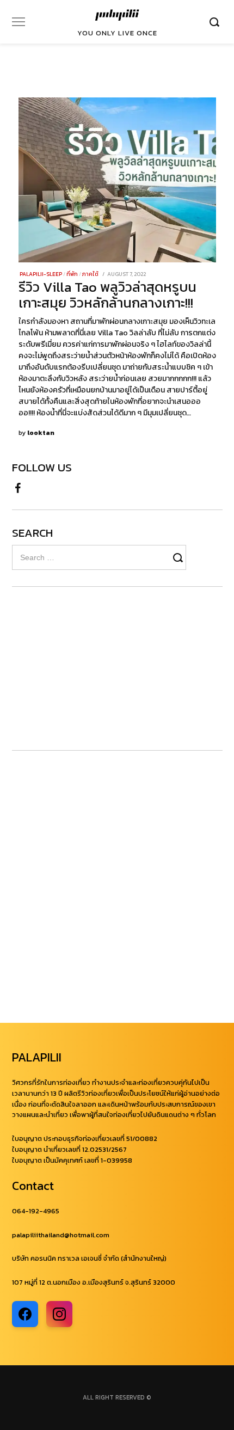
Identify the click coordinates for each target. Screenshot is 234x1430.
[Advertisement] (77, 668)
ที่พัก (72, 274)
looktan (40, 433)
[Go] (216, 21)
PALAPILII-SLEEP (41, 274)
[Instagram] (59, 1314)
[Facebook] (17, 486)
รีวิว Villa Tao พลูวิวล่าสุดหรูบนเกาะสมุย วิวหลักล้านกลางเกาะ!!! (107, 295)
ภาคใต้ (90, 274)
